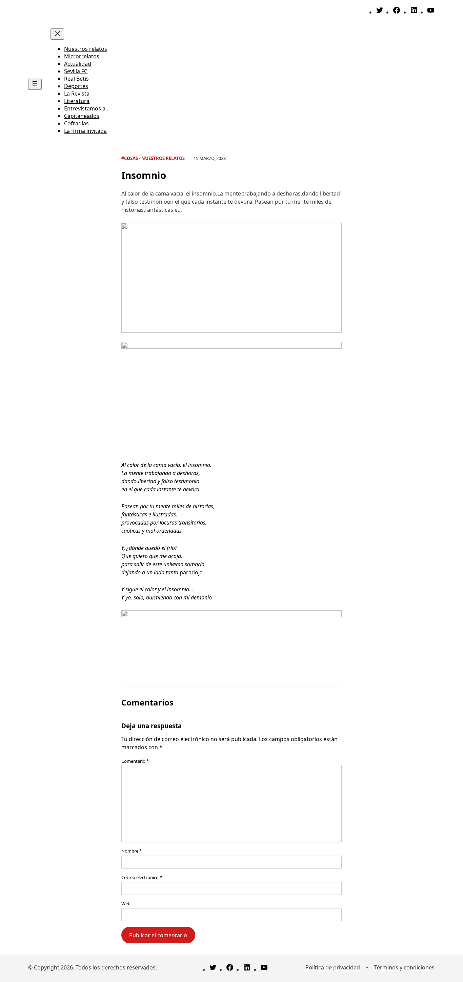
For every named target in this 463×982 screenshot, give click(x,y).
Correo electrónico (141, 877)
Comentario (135, 761)
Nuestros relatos (163, 158)
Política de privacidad (332, 967)
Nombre (131, 851)
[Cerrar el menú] (57, 34)
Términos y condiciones (404, 967)
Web (125, 903)
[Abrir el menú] (35, 84)
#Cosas (129, 158)
